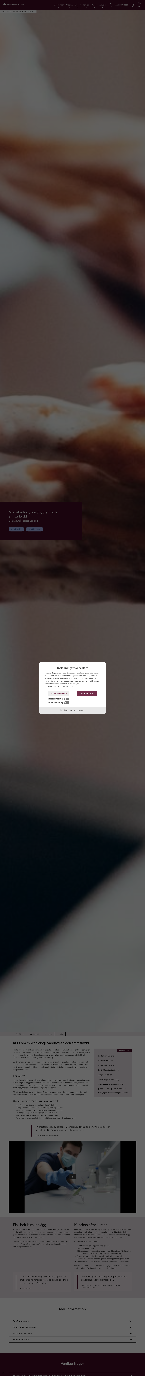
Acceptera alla (87, 693)
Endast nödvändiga (59, 693)
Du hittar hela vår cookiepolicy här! (59, 686)
